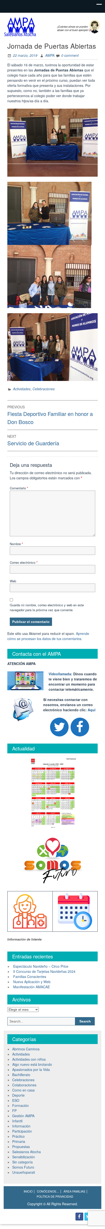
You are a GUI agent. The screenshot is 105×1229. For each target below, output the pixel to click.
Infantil (17, 1120)
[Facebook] (80, 727)
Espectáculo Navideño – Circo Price (40, 966)
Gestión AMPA (23, 1115)
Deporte (18, 1095)
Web (13, 581)
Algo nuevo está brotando (32, 1064)
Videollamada (60, 673)
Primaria (18, 1141)
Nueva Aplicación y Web (32, 981)
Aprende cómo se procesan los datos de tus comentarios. (48, 636)
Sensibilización (23, 1156)
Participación (22, 1131)
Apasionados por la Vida (31, 1069)
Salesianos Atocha (26, 1151)
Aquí (91, 709)
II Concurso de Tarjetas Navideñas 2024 (44, 971)
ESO (15, 1100)
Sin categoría (22, 1162)
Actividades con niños (29, 1059)
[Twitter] (59, 727)
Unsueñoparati (23, 1172)
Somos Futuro (23, 1167)
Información (21, 1126)
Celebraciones (43, 388)
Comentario (19, 488)
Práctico (18, 1136)
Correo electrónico (24, 562)
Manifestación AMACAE (31, 986)
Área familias (74, 1191)
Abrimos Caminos (26, 1048)
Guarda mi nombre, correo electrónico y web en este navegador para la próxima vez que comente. (47, 607)
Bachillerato (21, 1074)
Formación (20, 1105)
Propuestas (21, 1146)
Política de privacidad (55, 1196)
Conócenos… (48, 1191)
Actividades (22, 388)
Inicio (28, 1191)
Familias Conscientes (29, 976)
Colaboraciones (24, 1084)
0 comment (70, 55)
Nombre (16, 543)
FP (14, 1110)
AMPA (49, 55)
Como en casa (23, 1090)
